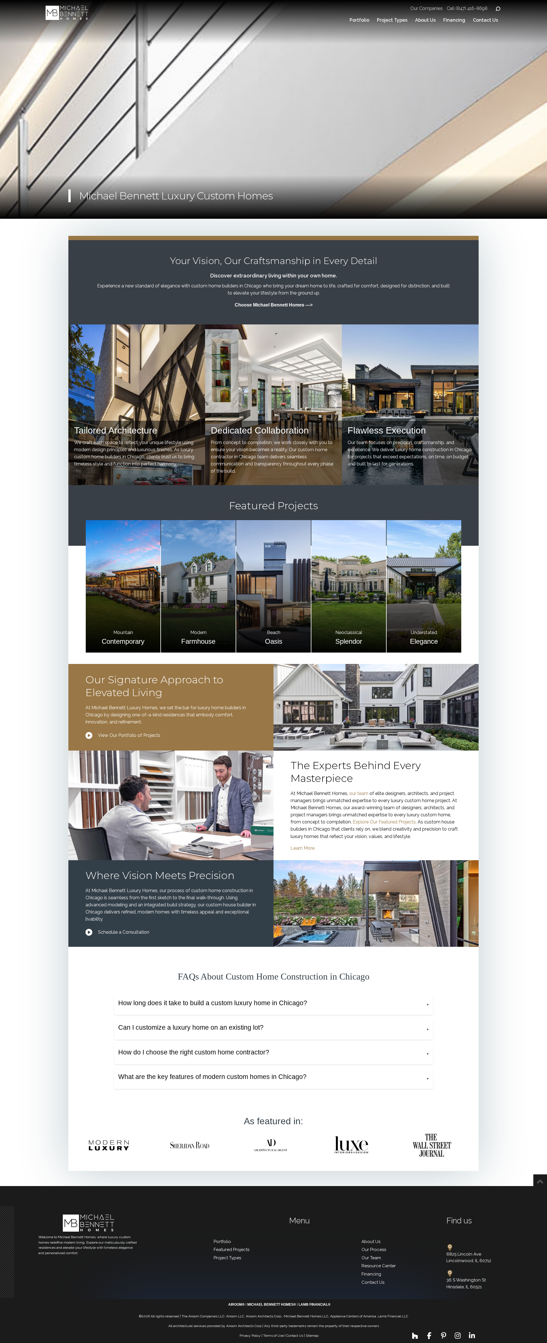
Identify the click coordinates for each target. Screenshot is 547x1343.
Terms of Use (273, 1336)
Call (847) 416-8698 (467, 8)
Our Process (374, 1249)
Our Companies (426, 8)
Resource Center (379, 1265)
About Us (425, 20)
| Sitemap (311, 1336)
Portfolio (359, 20)
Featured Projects (231, 1249)
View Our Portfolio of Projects (129, 735)
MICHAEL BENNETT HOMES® (271, 1305)
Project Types (392, 20)
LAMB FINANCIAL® (314, 1305)
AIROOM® (236, 1305)
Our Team (371, 1257)
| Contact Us (294, 1336)
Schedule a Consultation (123, 932)
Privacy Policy (250, 1336)
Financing (454, 20)
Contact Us (485, 20)
